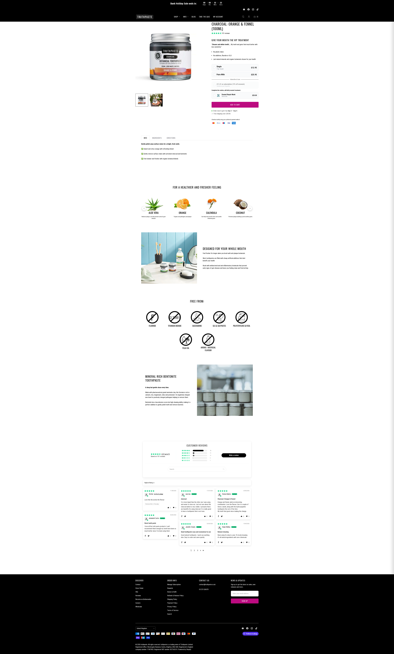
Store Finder (139, 588)
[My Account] (249, 16)
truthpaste (144, 644)
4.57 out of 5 (165, 454)
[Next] (250, 208)
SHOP (176, 16)
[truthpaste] (144, 16)
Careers (137, 603)
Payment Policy (172, 603)
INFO (185, 16)
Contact (137, 584)
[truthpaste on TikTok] (257, 9)
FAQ (136, 592)
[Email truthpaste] (244, 9)
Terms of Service (172, 610)
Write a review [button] (234, 455)
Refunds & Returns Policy (175, 596)
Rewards (170, 588)
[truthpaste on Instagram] (253, 9)
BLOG (194, 16)
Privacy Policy (171, 607)
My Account (218, 16)
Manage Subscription (174, 584)
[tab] (145, 138)
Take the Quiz (204, 16)
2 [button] (194, 550)
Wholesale (138, 607)
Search (169, 614)
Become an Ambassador (143, 599)
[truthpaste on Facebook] (248, 9)
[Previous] (144, 208)
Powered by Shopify (184, 649)
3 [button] (197, 550)
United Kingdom (145, 628)
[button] (217, 33)
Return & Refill (171, 592)
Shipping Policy (172, 599)
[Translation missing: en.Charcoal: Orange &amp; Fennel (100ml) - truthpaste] (141, 100)
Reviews (138, 596)
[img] (149, 491)
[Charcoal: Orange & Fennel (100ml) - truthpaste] (170, 57)
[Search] (243, 16)
